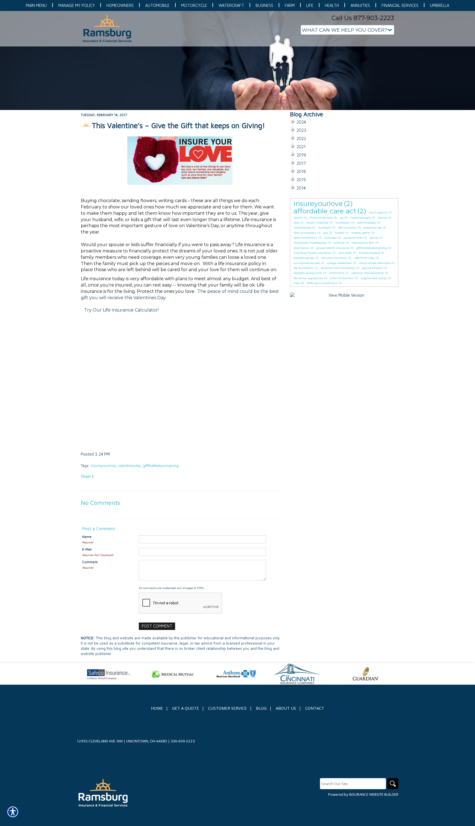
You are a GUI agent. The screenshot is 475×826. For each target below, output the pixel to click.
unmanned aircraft (307, 263)
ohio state (345, 253)
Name (87, 536)
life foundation (304, 268)
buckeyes (324, 227)
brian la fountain (342, 278)
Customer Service (227, 708)
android (339, 242)
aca (325, 233)
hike (297, 283)
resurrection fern (363, 242)
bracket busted (369, 253)
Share (86, 476)
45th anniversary (305, 233)
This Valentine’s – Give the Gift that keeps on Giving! (178, 125)
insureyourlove (103, 465)
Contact (314, 708)
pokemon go (373, 227)
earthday (330, 237)
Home (157, 708)
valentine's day (364, 258)
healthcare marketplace (310, 242)
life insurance (347, 227)
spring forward (372, 268)
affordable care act (325, 211)
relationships (302, 227)
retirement (336, 273)
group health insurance (332, 248)
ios (341, 217)
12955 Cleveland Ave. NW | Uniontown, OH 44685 (122, 741)
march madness (317, 222)
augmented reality (373, 278)
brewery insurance (334, 258)
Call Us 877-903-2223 (363, 18)
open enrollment (305, 237)
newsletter (342, 222)
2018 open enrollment (322, 283)
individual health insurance (312, 253)
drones (382, 217)
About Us (286, 708)
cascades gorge (304, 258)
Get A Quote (185, 708)
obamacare (301, 248)
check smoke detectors (374, 263)
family (374, 237)
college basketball (339, 263)
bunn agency (378, 212)
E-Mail (87, 549)
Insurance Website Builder (373, 794)
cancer (298, 217)
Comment (90, 562)
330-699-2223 (183, 741)
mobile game (360, 233)
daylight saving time (308, 273)
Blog (261, 708)
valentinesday (129, 465)
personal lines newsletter (338, 268)
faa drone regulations (308, 278)
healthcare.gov (360, 217)
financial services (321, 217)
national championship (367, 273)
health (339, 233)
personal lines (353, 237)
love (296, 222)
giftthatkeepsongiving (161, 465)
